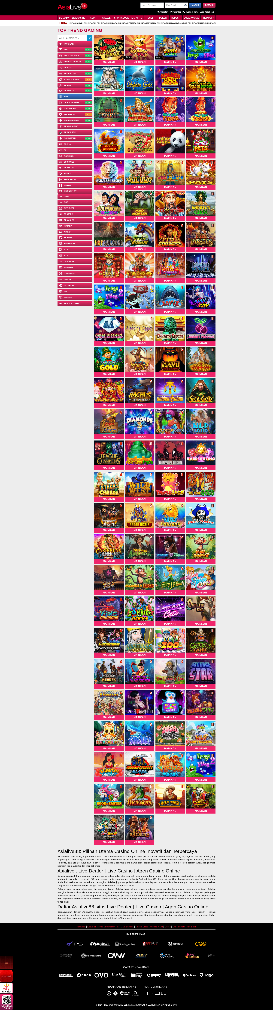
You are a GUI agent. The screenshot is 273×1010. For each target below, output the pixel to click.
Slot (93, 18)
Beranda (64, 18)
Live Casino (78, 18)
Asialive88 (63, 856)
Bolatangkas (191, 18)
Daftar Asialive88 (76, 906)
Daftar (209, 5)
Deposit (176, 18)
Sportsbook (121, 18)
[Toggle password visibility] (185, 5)
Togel (149, 18)
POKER (163, 18)
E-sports (136, 18)
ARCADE (106, 18)
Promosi (207, 18)
